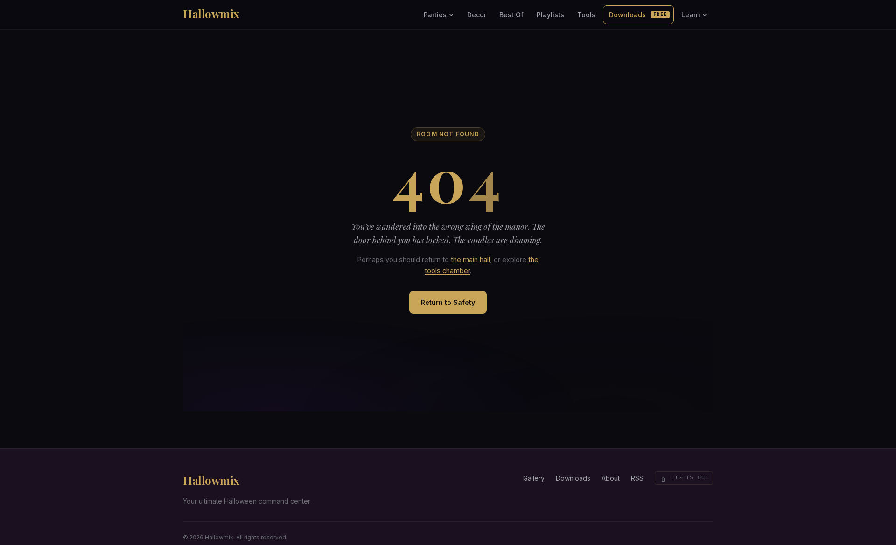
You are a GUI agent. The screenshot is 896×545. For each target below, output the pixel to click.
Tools (586, 15)
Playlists (550, 15)
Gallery (534, 478)
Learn (690, 15)
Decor (476, 15)
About (611, 478)
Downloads (638, 15)
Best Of (511, 15)
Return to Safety (448, 302)
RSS (637, 478)
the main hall (470, 259)
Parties (435, 15)
